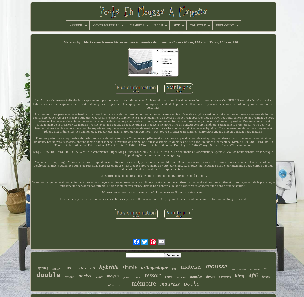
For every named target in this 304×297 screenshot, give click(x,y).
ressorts (69, 276)
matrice (196, 276)
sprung (137, 276)
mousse (216, 266)
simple (130, 267)
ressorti (122, 285)
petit (174, 268)
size (266, 268)
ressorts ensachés (239, 269)
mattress (170, 284)
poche (192, 283)
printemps (255, 269)
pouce (168, 276)
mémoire (144, 283)
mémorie (181, 276)
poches (81, 268)
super (99, 276)
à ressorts (225, 276)
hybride (108, 266)
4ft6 (253, 275)
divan (210, 276)
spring (43, 268)
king (239, 275)
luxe (68, 268)
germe (126, 277)
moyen (113, 275)
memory (56, 268)
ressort (153, 275)
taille (110, 285)
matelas (191, 266)
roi (92, 267)
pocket (85, 275)
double (48, 275)
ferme (266, 276)
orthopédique (154, 267)
